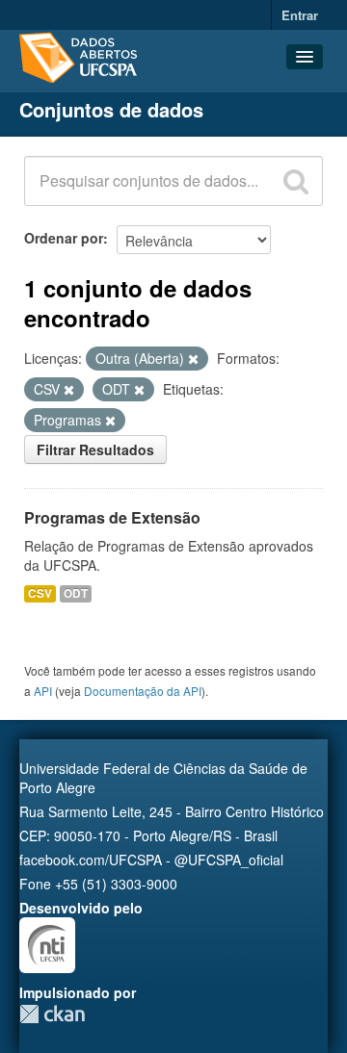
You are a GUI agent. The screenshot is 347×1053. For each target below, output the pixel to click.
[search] (295, 181)
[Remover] (193, 359)
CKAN (52, 1014)
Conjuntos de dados (111, 109)
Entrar (299, 15)
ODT (76, 593)
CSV (40, 593)
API (43, 690)
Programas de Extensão (112, 517)
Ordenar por (63, 237)
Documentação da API (142, 690)
